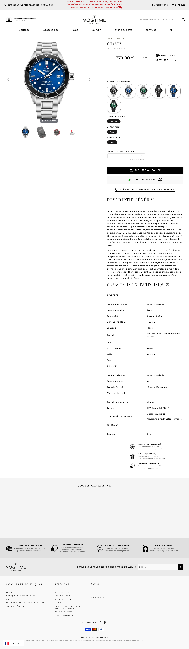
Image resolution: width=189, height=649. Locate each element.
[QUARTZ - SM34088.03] (144, 91)
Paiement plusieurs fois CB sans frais (25, 603)
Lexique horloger (64, 615)
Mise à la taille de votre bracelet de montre (67, 607)
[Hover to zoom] (49, 80)
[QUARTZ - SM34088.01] (114, 91)
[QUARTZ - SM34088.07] (159, 91)
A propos (10, 592)
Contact (59, 603)
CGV (7, 599)
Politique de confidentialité (20, 596)
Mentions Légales (15, 606)
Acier (112, 131)
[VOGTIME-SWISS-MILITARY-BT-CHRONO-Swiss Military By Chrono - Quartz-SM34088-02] (26, 132)
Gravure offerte (63, 612)
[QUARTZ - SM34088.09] (114, 106)
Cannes (95, 584)
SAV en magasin (62, 596)
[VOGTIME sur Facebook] (105, 622)
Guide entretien (63, 599)
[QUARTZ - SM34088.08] (174, 91)
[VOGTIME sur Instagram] (99, 622)
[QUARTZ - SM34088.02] (41, 132)
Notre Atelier (62, 592)
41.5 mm (114, 120)
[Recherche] (183, 19)
